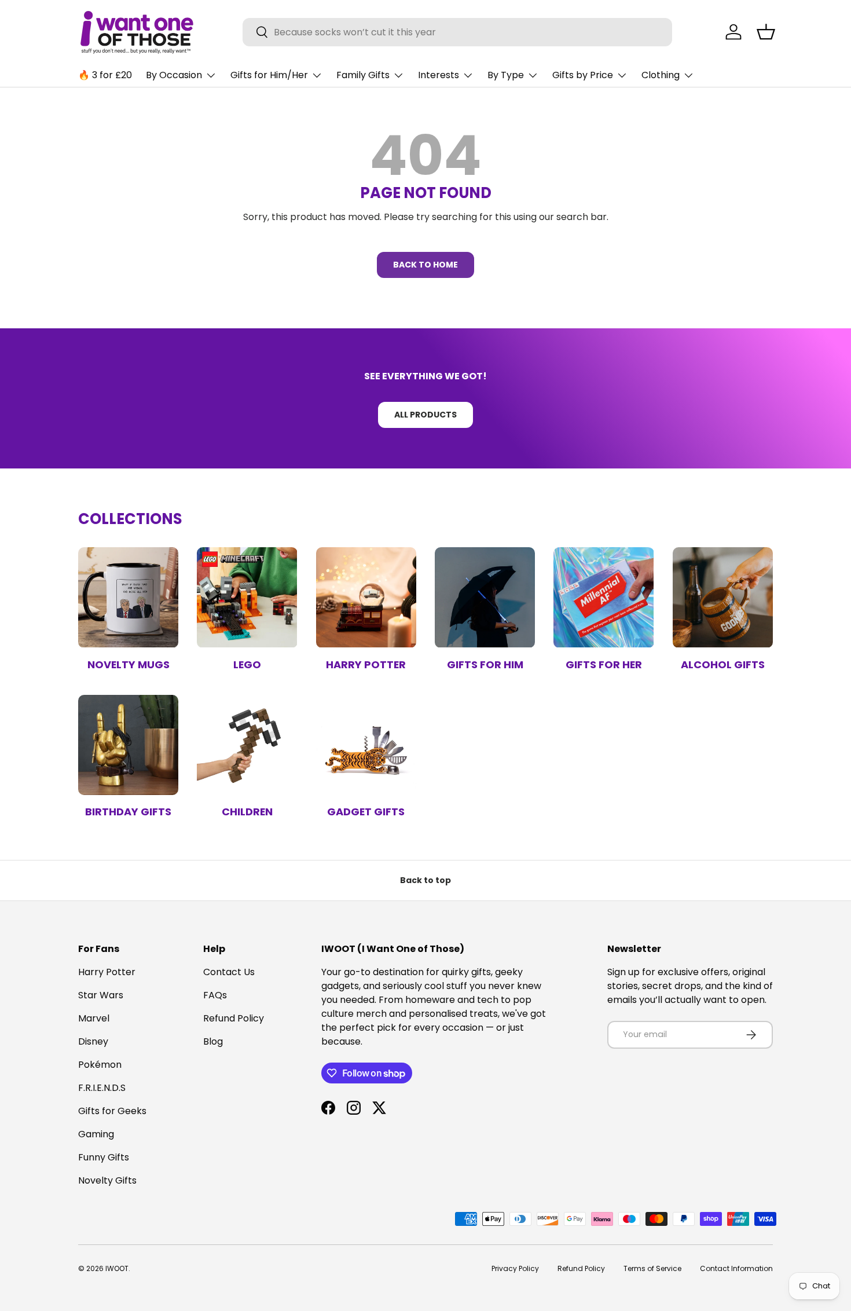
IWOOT (117, 1268)
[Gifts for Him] (485, 597)
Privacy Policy (515, 1268)
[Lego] (247, 597)
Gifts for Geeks (112, 1111)
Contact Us (229, 972)
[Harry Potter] (366, 597)
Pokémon (100, 1064)
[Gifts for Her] (603, 597)
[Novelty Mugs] (128, 597)
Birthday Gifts (128, 811)
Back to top (425, 880)
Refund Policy (233, 1018)
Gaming (96, 1134)
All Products (425, 414)
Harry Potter (366, 664)
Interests (438, 75)
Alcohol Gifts (723, 664)
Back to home (425, 264)
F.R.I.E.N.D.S (102, 1087)
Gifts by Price (582, 75)
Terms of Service (652, 1268)
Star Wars (100, 995)
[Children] (247, 745)
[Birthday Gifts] (128, 745)
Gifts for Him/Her (269, 75)
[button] (766, 32)
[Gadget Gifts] (366, 745)
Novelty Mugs (128, 664)
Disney (93, 1041)
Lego (247, 664)
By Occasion (174, 75)
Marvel (93, 1018)
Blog (213, 1041)
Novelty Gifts (107, 1180)
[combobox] (458, 32)
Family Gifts (363, 75)
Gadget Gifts (366, 811)
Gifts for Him (485, 664)
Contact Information (736, 1268)
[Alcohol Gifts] (723, 597)
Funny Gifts (103, 1157)
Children (247, 811)
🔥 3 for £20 (105, 75)
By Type (505, 75)
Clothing (660, 75)
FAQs (215, 995)
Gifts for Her (604, 664)
